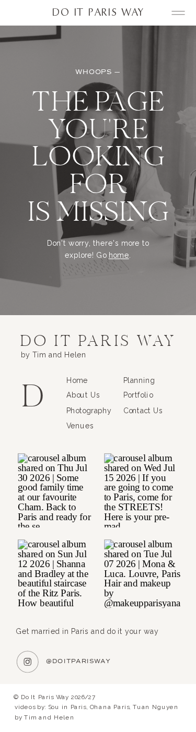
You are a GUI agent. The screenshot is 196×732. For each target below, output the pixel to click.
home (119, 255)
